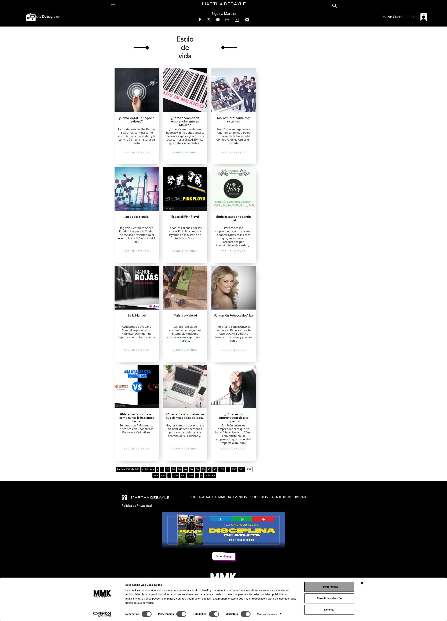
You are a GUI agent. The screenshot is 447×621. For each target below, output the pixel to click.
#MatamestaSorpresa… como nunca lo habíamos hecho (136, 417)
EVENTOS (240, 497)
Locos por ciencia (136, 216)
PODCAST (197, 497)
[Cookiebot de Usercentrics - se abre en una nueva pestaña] (102, 614)
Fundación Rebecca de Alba (233, 315)
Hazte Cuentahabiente (401, 16)
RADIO (211, 497)
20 (173, 469)
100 (221, 469)
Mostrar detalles (267, 614)
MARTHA (224, 497)
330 (234, 469)
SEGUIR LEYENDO (136, 152)
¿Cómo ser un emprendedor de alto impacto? (233, 417)
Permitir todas (329, 586)
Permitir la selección (329, 598)
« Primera (148, 469)
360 (190, 475)
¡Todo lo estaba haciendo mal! (233, 218)
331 (241, 469)
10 (167, 469)
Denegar (329, 609)
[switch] (181, 614)
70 (203, 469)
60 (197, 469)
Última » (210, 475)
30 (179, 469)
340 (175, 475)
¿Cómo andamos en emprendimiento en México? (185, 121)
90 (215, 469)
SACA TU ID (278, 497)
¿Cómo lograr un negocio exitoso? (136, 120)
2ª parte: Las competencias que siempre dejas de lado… (185, 416)
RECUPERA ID (297, 497)
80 (209, 469)
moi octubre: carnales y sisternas (233, 120)
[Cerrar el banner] (362, 583)
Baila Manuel (137, 315)
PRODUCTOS (258, 497)
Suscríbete (223, 556)
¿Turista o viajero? (185, 315)
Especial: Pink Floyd (185, 216)
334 (163, 475)
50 (191, 469)
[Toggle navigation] (113, 5)
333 (155, 475)
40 (185, 469)
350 (183, 475)
